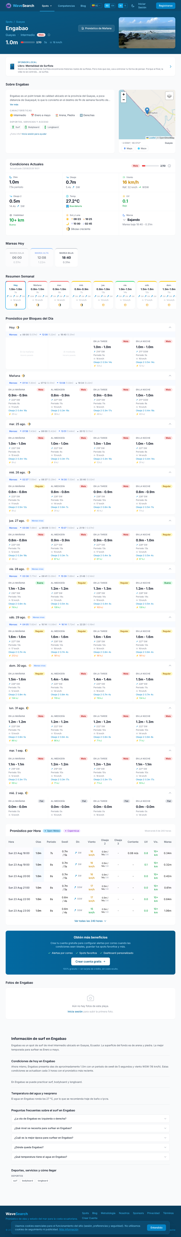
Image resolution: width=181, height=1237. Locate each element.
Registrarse (166, 5)
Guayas (20, 21)
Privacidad (153, 1213)
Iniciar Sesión (142, 5)
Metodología (108, 1213)
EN (112, 5)
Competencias (66, 5)
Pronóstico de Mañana (98, 28)
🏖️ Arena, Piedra (65, 115)
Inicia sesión (75, 1011)
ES (107, 5)
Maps (129, 148)
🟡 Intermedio (18, 115)
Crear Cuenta (89, 1217)
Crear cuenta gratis (88, 961)
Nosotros (124, 1213)
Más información (68, 1229)
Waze (143, 148)
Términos (168, 1213)
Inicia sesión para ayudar (34, 134)
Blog (83, 5)
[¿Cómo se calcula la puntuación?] (49, 34)
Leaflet (152, 137)
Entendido (156, 1227)
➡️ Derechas (87, 115)
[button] (147, 110)
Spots (45, 5)
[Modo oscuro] (132, 5)
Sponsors (138, 1213)
